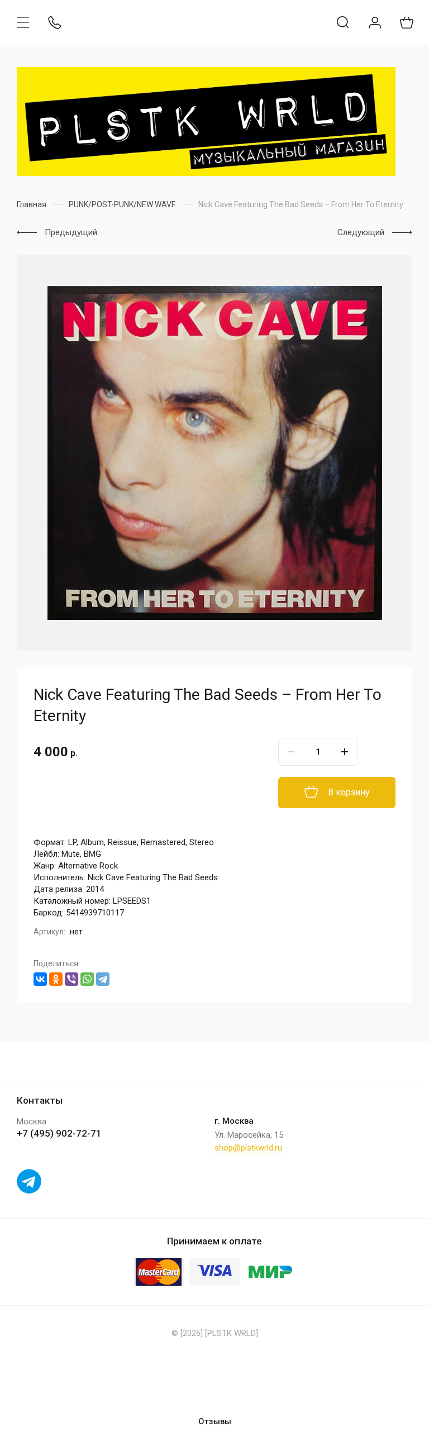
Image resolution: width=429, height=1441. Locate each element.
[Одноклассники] (56, 979)
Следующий (360, 232)
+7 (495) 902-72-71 (59, 1133)
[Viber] (71, 979)
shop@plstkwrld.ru (248, 1148)
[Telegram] (102, 979)
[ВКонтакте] (40, 979)
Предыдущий (71, 232)
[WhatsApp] (87, 979)
